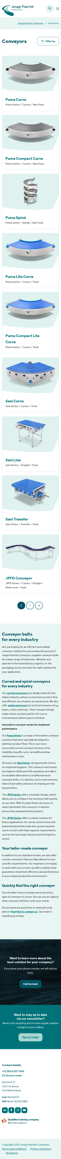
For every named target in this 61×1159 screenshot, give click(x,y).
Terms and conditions (14, 1148)
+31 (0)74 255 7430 (13, 1071)
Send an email (13, 1075)
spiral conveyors (17, 705)
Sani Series (23, 762)
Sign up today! (30, 1037)
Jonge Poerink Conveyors (30, 23)
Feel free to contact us (24, 911)
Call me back (30, 983)
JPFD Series (14, 794)
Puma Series (14, 735)
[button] (50, 8)
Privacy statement (40, 1148)
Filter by (50, 41)
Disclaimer (12, 1152)
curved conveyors (17, 693)
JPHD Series (14, 818)
